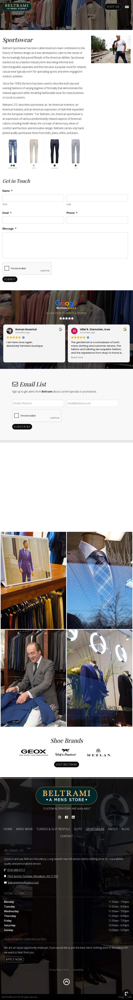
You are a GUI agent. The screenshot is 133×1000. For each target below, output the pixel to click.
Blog (125, 829)
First (5, 204)
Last (69, 204)
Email (7, 213)
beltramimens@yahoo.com (23, 882)
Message (9, 228)
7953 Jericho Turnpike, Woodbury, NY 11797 (32, 876)
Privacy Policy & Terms (59, 969)
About (113, 829)
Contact (66, 836)
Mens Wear (24, 829)
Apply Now (14, 959)
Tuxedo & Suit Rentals (53, 829)
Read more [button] (77, 357)
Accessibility (78, 969)
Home (8, 829)
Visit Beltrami (66, 764)
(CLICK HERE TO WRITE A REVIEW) (66, 313)
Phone (71, 213)
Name (7, 191)
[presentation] (27, 268)
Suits (78, 829)
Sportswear (95, 829)
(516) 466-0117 (16, 870)
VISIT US (113, 6)
